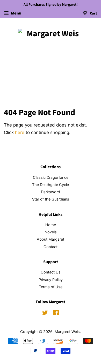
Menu (15, 13)
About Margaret (50, 239)
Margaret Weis (67, 331)
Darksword (50, 192)
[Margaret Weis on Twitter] (45, 313)
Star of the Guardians (50, 199)
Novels (51, 232)
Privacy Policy (51, 279)
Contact (50, 247)
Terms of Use (50, 287)
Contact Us (51, 272)
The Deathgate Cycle (50, 184)
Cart (93, 13)
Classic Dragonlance (50, 177)
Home (50, 225)
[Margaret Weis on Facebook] (56, 313)
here (19, 132)
